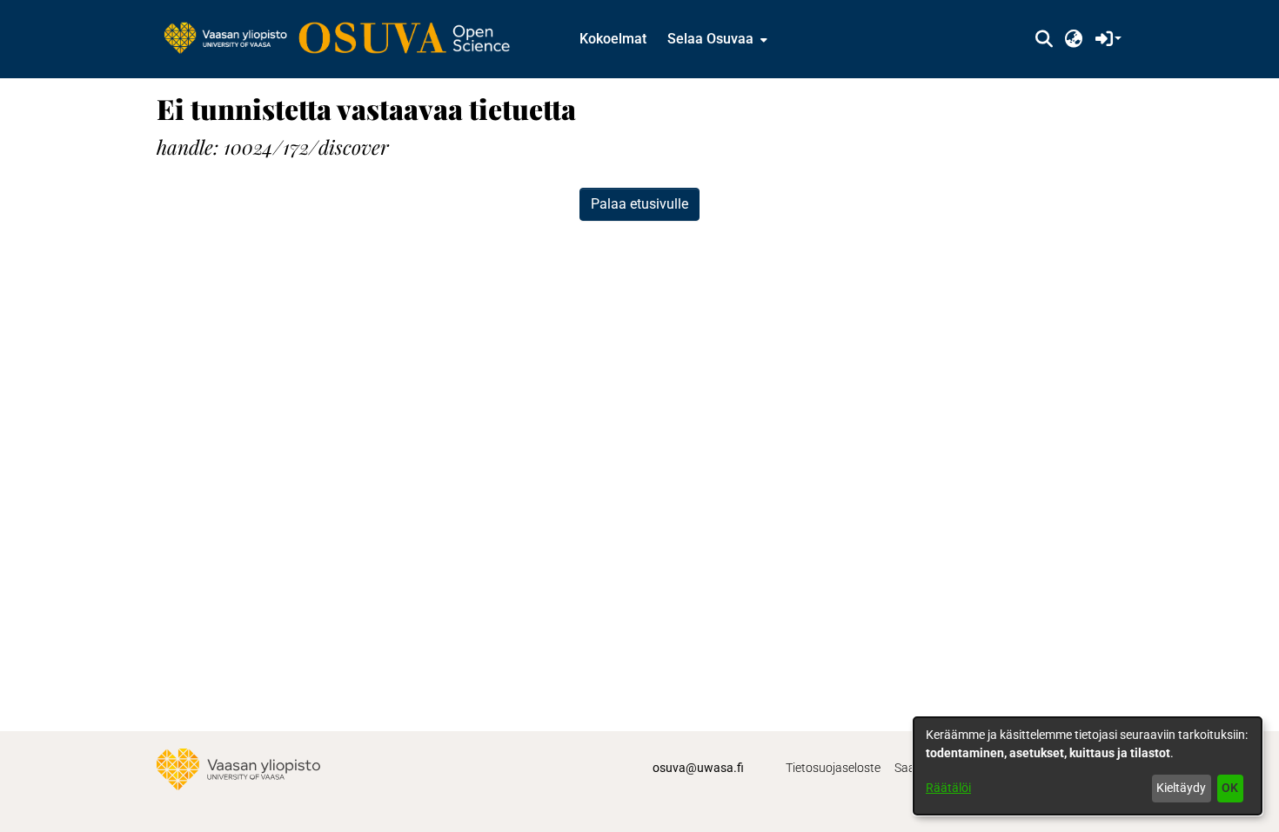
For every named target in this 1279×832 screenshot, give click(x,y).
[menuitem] (715, 39)
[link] (345, 39)
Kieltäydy (1181, 788)
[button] (1044, 39)
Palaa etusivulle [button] (639, 204)
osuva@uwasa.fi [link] (698, 768)
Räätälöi (948, 788)
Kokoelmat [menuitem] (612, 38)
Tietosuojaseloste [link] (833, 768)
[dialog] (1088, 766)
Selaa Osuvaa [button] (710, 38)
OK (1230, 788)
